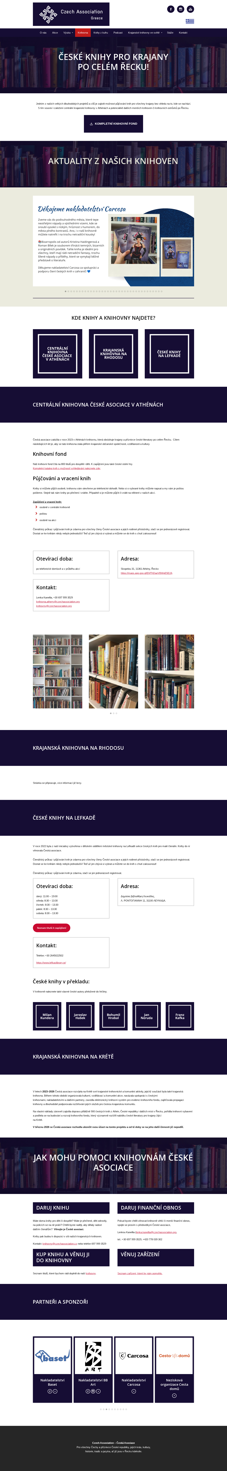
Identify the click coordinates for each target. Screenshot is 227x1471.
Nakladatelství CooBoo (52, 1382)
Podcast (118, 32)
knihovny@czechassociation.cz (60, 1243)
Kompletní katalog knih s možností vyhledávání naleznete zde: (67, 468)
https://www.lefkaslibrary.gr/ (51, 962)
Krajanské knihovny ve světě (144, 32)
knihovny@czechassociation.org (54, 606)
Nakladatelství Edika (174, 1382)
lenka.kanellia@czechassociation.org (156, 1232)
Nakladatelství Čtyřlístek (93, 1382)
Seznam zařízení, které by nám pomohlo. (139, 1273)
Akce (55, 32)
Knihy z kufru (101, 32)
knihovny (91, 1273)
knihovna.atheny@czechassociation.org (58, 601)
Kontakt (183, 32)
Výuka (66, 32)
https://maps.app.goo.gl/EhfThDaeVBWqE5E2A (146, 573)
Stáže (170, 32)
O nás (43, 32)
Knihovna (83, 32)
